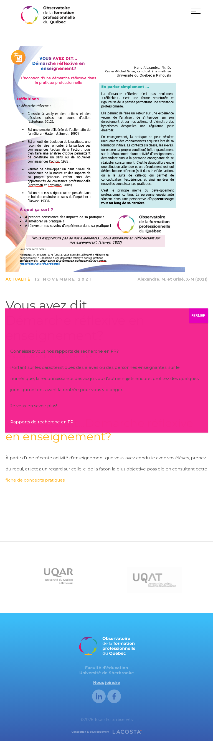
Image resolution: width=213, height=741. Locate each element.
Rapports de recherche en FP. (42, 422)
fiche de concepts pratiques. (35, 480)
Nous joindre (106, 682)
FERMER (198, 316)
